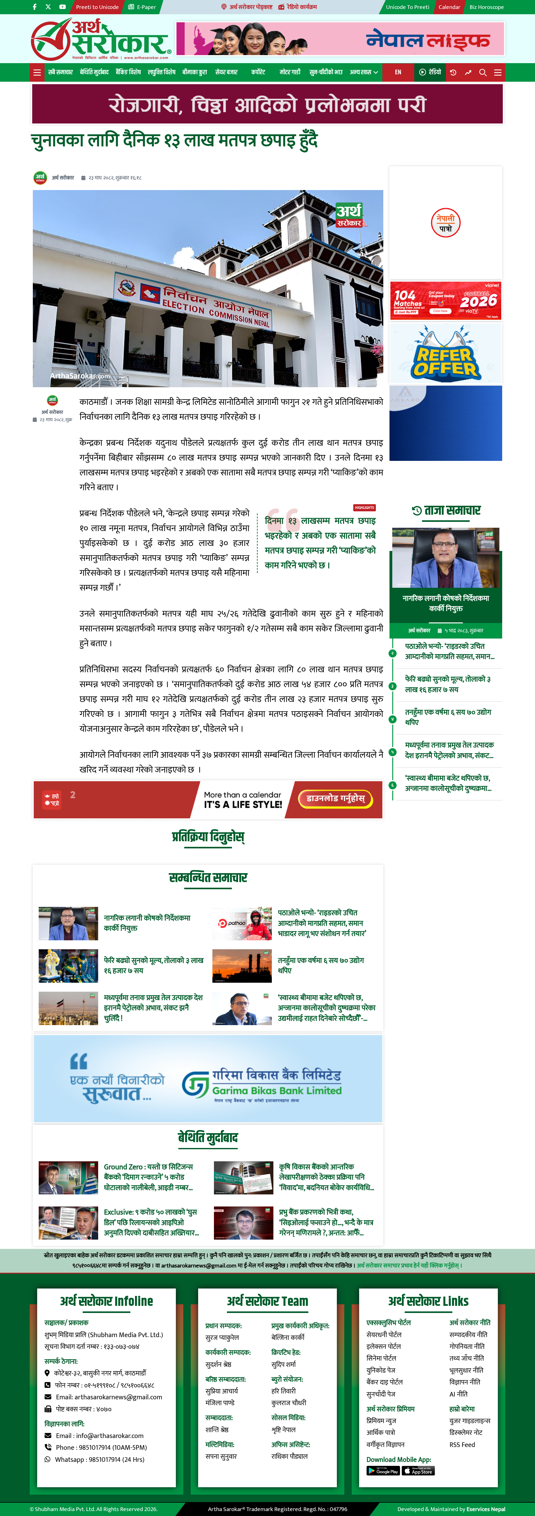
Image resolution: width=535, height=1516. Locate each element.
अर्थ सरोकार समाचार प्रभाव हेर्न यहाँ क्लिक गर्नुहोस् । (410, 1266)
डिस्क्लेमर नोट (466, 1432)
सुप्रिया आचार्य (222, 1391)
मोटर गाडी (290, 72)
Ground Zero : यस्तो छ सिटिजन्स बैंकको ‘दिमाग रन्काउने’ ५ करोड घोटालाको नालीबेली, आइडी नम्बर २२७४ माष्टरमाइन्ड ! (148, 1177)
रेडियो (435, 72)
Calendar (449, 7)
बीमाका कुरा (195, 72)
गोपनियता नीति (467, 1346)
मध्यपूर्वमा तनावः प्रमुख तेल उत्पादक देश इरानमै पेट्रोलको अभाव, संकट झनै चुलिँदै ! (153, 1008)
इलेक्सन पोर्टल (384, 1346)
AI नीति (459, 1394)
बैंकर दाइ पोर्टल (385, 1382)
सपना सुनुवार (221, 1456)
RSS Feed (462, 1445)
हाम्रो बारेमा (462, 1409)
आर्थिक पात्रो (381, 1432)
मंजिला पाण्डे (220, 1403)
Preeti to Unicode (97, 7)
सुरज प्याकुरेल (222, 1337)
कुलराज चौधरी (289, 1403)
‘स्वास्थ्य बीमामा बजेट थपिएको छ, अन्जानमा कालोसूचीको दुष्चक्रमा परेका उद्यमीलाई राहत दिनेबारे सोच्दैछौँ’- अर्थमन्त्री (327, 1008)
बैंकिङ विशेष (128, 72)
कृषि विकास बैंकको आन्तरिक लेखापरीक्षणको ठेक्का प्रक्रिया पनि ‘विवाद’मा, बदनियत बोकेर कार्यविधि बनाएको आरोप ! (324, 1177)
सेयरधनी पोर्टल (384, 1335)
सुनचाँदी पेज (381, 1394)
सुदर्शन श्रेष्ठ (218, 1364)
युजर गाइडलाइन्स (470, 1421)
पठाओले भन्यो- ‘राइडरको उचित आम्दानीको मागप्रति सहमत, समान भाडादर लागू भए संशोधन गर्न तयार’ (322, 923)
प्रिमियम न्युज (381, 1421)
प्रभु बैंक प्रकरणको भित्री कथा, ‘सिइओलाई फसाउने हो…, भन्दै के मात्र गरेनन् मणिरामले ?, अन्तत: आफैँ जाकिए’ (326, 1223)
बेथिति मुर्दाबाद (94, 72)
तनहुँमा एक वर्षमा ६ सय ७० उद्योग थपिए (321, 966)
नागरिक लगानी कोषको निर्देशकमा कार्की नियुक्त (147, 923)
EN (398, 72)
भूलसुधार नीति (466, 1370)
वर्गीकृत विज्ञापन (386, 1445)
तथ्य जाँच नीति (467, 1358)
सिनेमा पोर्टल (381, 1358)
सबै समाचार (60, 72)
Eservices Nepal (486, 1509)
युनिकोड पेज (381, 1370)
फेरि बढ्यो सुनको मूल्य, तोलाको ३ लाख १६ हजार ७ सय (153, 966)
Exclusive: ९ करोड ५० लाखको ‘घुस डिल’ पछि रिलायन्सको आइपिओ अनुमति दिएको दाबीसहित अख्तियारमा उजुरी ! (152, 1223)
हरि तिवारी (284, 1391)
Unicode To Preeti (407, 7)
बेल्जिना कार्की (288, 1337)
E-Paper (146, 7)
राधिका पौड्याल (290, 1456)
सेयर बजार (226, 72)
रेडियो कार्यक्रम (302, 7)
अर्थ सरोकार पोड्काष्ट (251, 7)
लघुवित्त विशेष (161, 72)
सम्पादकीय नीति (468, 1335)
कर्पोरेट (258, 72)
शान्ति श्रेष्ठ (217, 1430)
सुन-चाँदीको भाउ (326, 72)
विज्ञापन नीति (465, 1382)
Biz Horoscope (487, 7)
